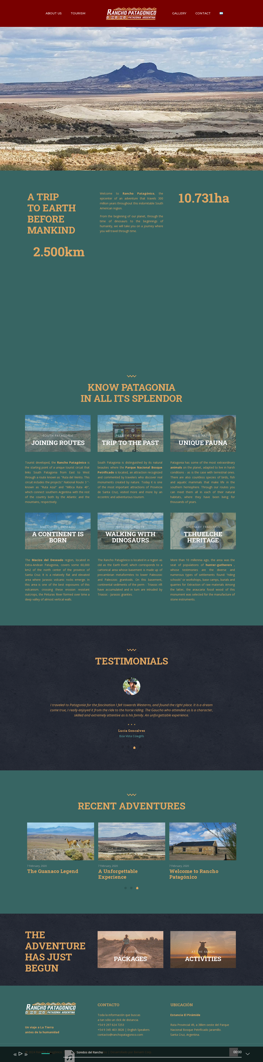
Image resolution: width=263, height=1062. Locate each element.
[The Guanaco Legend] (131, 841)
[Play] (20, 1054)
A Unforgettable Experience (189, 874)
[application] (128, 1055)
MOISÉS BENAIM (131, 731)
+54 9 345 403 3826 (111, 1030)
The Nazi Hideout (48, 871)
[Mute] (32, 1057)
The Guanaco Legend (123, 871)
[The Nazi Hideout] (60, 841)
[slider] (152, 1057)
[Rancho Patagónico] (131, 13)
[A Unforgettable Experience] (202, 841)
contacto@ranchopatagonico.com (120, 1035)
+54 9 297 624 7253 (111, 1025)
